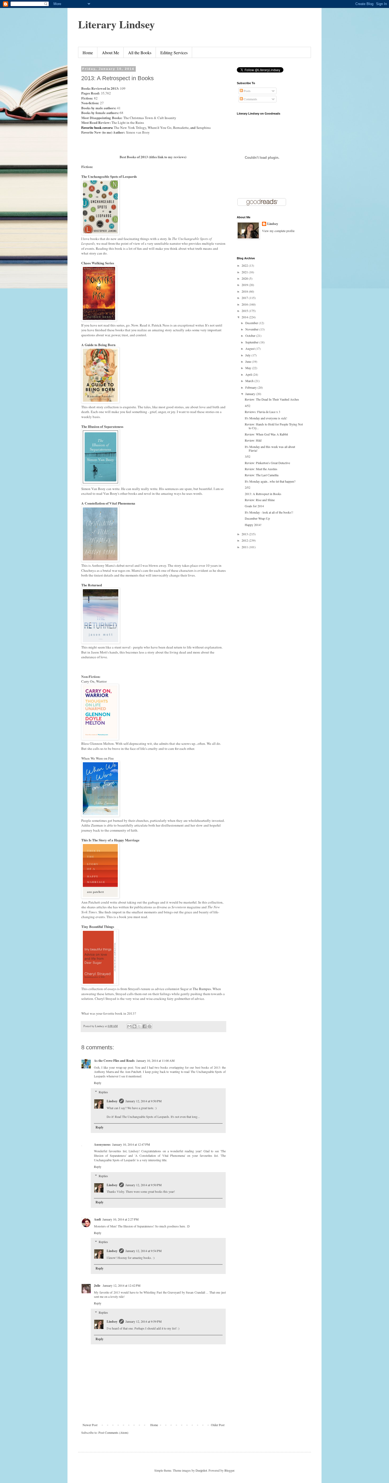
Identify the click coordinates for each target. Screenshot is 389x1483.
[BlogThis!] (134, 1026)
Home (88, 52)
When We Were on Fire (97, 758)
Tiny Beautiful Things (97, 926)
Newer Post (90, 1425)
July (248, 355)
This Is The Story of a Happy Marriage (111, 840)
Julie (97, 1285)
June (248, 361)
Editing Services (174, 52)
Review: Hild (253, 440)
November (252, 329)
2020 (245, 278)
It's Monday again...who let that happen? (270, 481)
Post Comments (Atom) (113, 1432)
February (251, 387)
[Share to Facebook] (144, 1026)
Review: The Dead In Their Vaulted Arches (272, 399)
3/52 (247, 456)
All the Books (139, 52)
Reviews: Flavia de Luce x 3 (262, 412)
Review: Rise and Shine (260, 500)
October (250, 335)
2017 (245, 298)
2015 (245, 311)
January (250, 394)
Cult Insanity (166, 117)
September (252, 342)
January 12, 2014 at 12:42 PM (122, 1285)
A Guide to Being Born (98, 344)
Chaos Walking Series (97, 263)
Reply (97, 1083)
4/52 (247, 405)
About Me (110, 52)
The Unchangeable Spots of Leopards (109, 176)
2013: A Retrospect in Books (263, 494)
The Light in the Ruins (128, 122)
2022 (245, 265)
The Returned (91, 585)
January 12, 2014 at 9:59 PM (143, 1321)
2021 (245, 272)
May (248, 368)
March (249, 381)
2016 (245, 304)
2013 (245, 534)
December (252, 323)
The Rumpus (202, 988)
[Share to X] (139, 1026)
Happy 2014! (253, 525)
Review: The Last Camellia (261, 475)
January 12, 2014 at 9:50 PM (143, 1101)
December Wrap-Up (257, 518)
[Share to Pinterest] (149, 1026)
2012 (245, 540)
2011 (245, 547)
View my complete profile (278, 231)
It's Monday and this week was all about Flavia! (270, 448)
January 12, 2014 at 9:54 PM (143, 1251)
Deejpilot (201, 1470)
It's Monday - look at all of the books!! (269, 512)
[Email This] (129, 1026)
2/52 (247, 487)
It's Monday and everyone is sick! (266, 418)
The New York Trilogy (130, 127)
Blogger (229, 1470)
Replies (103, 1092)
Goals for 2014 (254, 506)
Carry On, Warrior (94, 681)
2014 (245, 317)
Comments (250, 99)
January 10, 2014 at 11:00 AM (155, 1060)
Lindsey (112, 1101)
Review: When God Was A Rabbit (266, 434)
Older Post (217, 1425)
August (250, 348)
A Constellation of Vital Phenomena (108, 503)
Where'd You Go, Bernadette (168, 127)
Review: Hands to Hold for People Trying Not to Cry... (274, 426)
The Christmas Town (138, 117)
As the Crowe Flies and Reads (114, 1060)
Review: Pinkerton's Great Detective (267, 463)
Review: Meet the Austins (261, 469)
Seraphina (204, 127)
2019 (245, 285)
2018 (245, 291)
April (249, 374)
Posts (247, 91)
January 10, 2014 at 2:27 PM (120, 1219)
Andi (97, 1219)
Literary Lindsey (116, 24)
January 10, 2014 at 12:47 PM (131, 1144)
